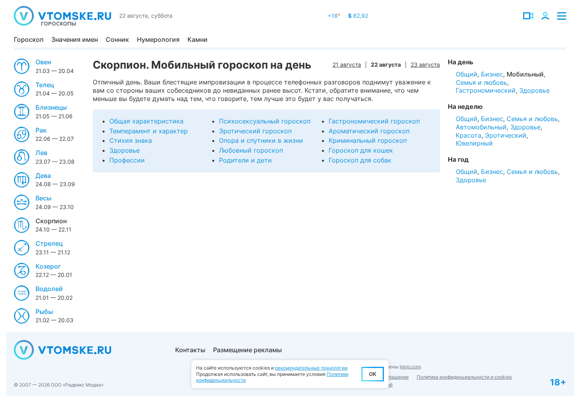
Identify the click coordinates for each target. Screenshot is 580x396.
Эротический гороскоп (255, 131)
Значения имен (74, 39)
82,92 (358, 15)
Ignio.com (410, 367)
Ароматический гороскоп (369, 131)
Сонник (117, 39)
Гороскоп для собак (360, 160)
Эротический (505, 135)
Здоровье (124, 150)
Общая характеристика (146, 121)
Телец (45, 85)
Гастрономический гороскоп (374, 121)
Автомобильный (481, 127)
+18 (334, 15)
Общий (466, 74)
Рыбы (44, 312)
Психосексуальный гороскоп (265, 121)
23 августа (425, 64)
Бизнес (492, 74)
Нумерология (158, 39)
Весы (43, 198)
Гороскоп (28, 39)
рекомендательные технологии (311, 368)
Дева (43, 175)
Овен (43, 62)
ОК (372, 374)
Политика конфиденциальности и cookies (464, 377)
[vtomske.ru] (62, 16)
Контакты (190, 350)
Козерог (48, 266)
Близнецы (51, 107)
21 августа (347, 64)
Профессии (127, 160)
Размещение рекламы (247, 350)
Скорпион (51, 221)
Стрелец (49, 243)
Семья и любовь (481, 82)
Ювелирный (474, 143)
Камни (197, 39)
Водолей (49, 289)
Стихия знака (130, 140)
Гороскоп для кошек (361, 150)
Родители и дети (245, 160)
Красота (468, 135)
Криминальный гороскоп (368, 140)
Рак (41, 130)
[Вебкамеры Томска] (528, 15)
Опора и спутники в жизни (261, 140)
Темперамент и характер (148, 131)
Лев (41, 153)
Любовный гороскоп (251, 150)
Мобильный (525, 74)
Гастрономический (486, 90)
